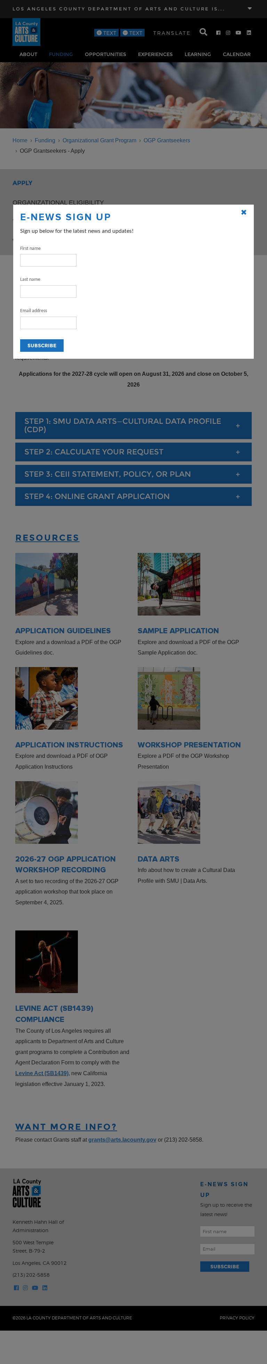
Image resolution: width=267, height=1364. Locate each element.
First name (30, 248)
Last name (30, 279)
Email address (33, 311)
